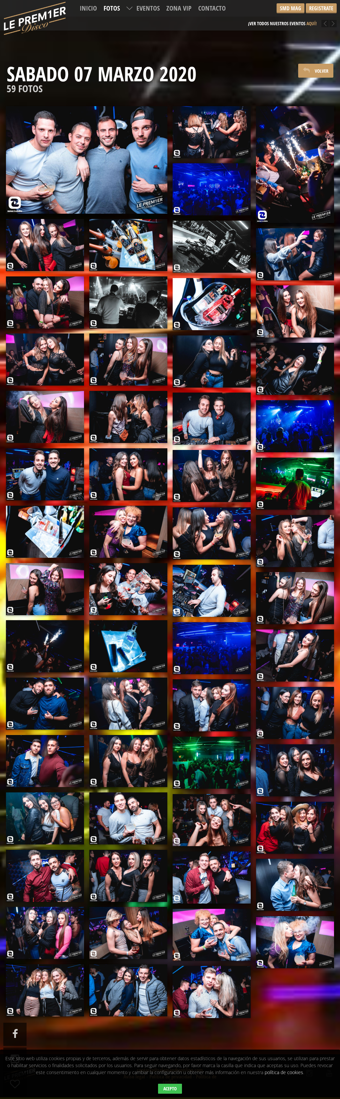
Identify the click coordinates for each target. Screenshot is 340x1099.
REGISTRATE (321, 8)
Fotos (112, 8)
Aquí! (306, 18)
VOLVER (321, 71)
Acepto (170, 1088)
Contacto (212, 8)
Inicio (88, 8)
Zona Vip (179, 8)
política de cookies (284, 1072)
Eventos (148, 8)
